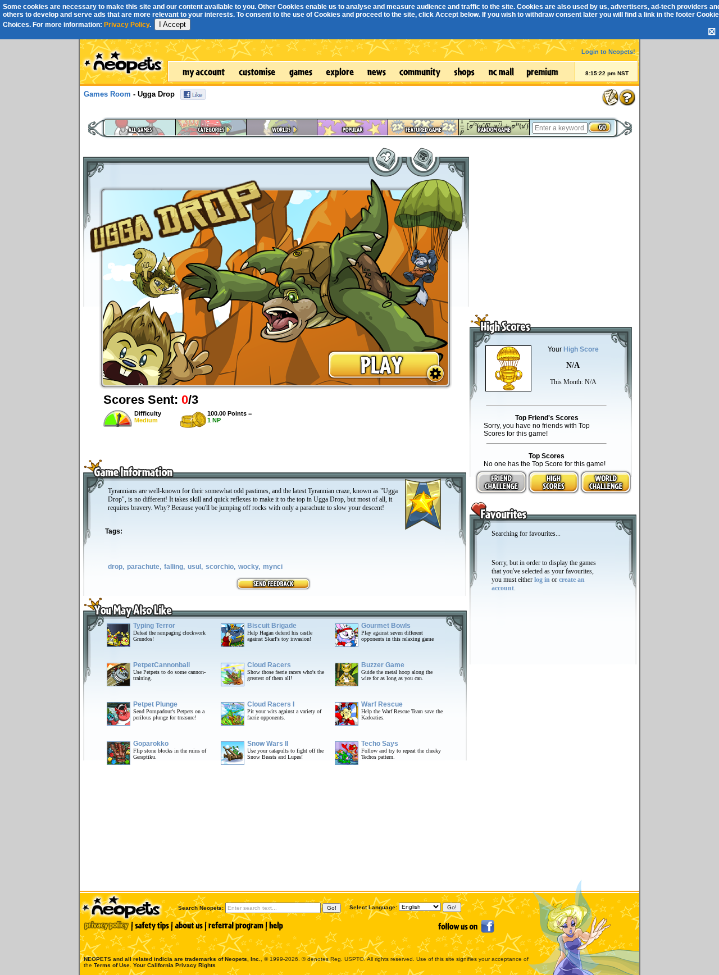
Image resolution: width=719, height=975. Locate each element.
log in (542, 580)
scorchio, (220, 567)
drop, (116, 567)
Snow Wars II (267, 744)
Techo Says (379, 744)
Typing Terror (154, 626)
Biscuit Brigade (272, 626)
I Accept (172, 24)
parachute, (144, 567)
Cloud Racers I (270, 704)
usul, (195, 567)
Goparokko (151, 744)
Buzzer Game (382, 665)
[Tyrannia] (422, 157)
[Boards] (610, 97)
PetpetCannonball (161, 665)
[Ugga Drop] (275, 387)
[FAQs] (626, 97)
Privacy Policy (126, 25)
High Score (581, 349)
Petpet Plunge (155, 704)
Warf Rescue (382, 704)
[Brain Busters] (384, 157)
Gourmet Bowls (386, 626)
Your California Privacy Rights (174, 965)
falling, (174, 567)
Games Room (107, 94)
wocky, (249, 567)
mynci (273, 567)
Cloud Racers (269, 665)
